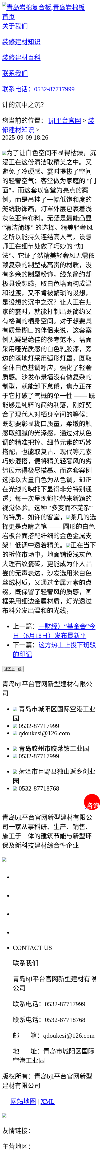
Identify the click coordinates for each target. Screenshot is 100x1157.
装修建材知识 (35, 895)
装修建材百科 (35, 914)
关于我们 (28, 877)
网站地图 (23, 1101)
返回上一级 (13, 669)
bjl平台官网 (65, 120)
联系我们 (28, 932)
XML (48, 1101)
